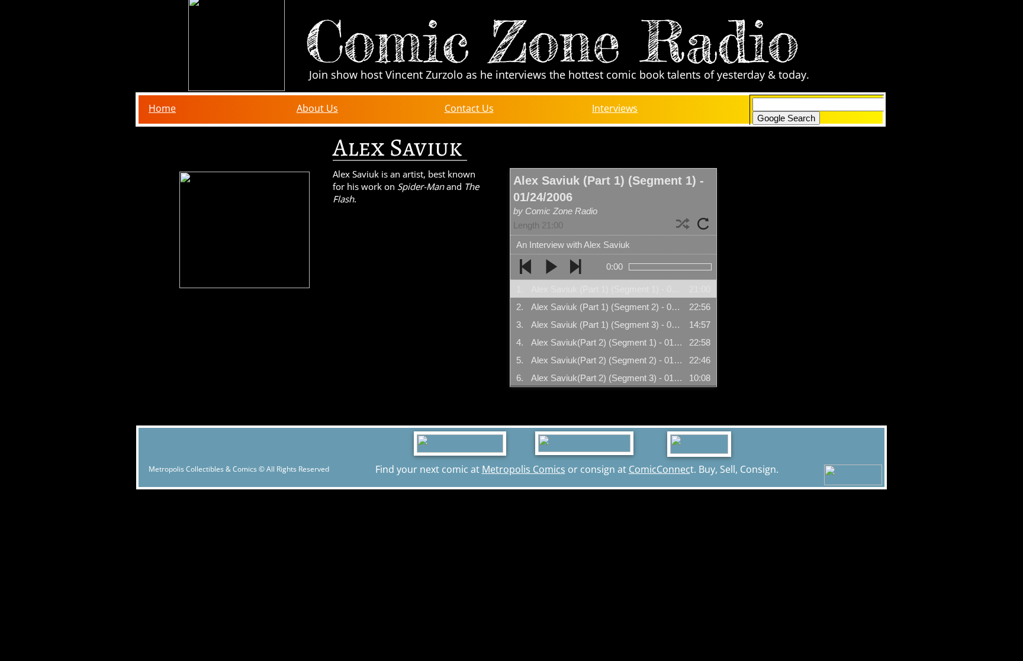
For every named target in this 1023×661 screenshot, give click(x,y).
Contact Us (469, 108)
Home (162, 108)
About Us (317, 108)
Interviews (615, 108)
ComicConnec (659, 469)
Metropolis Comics (523, 469)
